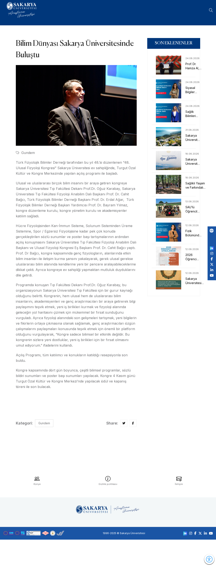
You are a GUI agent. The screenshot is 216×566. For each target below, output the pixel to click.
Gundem (28, 153)
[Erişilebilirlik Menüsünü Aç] (209, 559)
